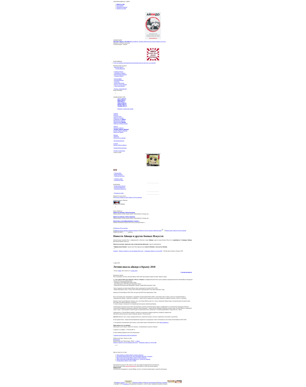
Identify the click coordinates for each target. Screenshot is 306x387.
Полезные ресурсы (119, 176)
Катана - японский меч (120, 89)
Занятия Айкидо (118, 71)
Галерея (116, 143)
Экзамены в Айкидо (119, 73)
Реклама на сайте (119, 193)
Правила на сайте (121, 8)
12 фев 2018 (134, 270)
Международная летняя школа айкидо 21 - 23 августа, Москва (133, 359)
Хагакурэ (116, 81)
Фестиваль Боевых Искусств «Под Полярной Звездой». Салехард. (134, 356)
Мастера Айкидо (118, 67)
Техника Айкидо (118, 76)
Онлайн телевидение (119, 150)
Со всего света (118, 116)
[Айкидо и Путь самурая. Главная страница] (125, 230)
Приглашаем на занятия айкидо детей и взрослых (130, 355)
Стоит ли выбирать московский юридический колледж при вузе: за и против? (134, 63)
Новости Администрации (121, 123)
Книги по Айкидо (118, 132)
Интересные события (119, 120)
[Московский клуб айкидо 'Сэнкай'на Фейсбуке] (116, 170)
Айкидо (116, 126)
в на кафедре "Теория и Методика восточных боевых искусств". (139, 41)
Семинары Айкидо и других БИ (147, 342)
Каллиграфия (118, 79)
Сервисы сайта (118, 178)
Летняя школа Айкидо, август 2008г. (126, 360)
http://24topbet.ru (164, 322)
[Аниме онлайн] (153, 165)
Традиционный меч (119, 140)
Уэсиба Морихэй (120, 68)
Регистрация (120, 5)
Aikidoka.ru (126, 384)
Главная (116, 113)
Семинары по (120, 119)
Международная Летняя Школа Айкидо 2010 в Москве (131, 357)
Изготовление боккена (120, 74)
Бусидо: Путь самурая (119, 138)
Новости (116, 115)
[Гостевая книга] (163, 230)
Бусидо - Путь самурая (120, 84)
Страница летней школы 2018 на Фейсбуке (125, 335)
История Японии (119, 80)
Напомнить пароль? (122, 7)
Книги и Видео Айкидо (120, 145)
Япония (116, 135)
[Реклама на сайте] (153, 60)
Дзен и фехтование (119, 86)
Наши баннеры (118, 174)
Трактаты (116, 136)
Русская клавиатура (119, 187)
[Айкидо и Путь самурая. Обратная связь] (149, 230)
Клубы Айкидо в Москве (120, 130)
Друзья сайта (117, 173)
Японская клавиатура (120, 188)
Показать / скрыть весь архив (125, 108)
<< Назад (137, 341)
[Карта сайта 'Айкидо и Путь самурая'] (175, 230)
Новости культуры (119, 118)
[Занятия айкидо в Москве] (153, 39)
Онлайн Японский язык (120, 148)
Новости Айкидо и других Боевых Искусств (125, 342)
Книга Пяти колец (119, 83)
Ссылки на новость (186, 272)
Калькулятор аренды (119, 186)
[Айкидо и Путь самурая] (120, 228)
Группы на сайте (118, 180)
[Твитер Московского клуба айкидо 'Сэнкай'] (114, 170)
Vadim (119, 270)
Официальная (120, 122)
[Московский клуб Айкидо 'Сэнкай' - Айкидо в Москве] (116, 203)
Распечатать (116, 339)
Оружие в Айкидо (119, 128)
